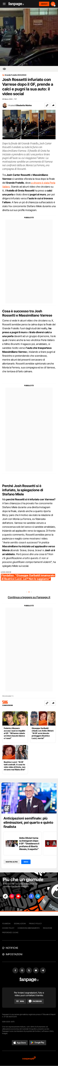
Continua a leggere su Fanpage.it (29, 597)
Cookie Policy (8, 928)
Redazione (47, 928)
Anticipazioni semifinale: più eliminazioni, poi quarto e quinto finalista (28, 822)
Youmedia (6, 923)
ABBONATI (44, 4)
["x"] (24, 896)
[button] (53, 105)
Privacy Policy (35, 923)
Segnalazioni (20, 923)
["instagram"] (11, 896)
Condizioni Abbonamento (29, 928)
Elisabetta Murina (24, 105)
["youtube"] (18, 896)
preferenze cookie (10, 932)
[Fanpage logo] (16, 4)
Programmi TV (8, 696)
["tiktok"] (5, 896)
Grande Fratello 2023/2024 (15, 75)
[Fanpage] (29, 980)
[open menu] (3, 4)
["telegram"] (37, 896)
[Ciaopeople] (29, 1058)
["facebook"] (31, 896)
